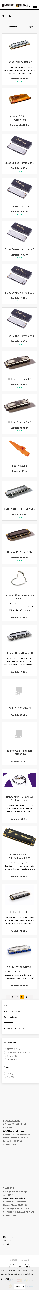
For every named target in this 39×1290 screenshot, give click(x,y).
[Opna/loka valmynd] (35, 6)
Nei (10, 1077)
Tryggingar (7, 1240)
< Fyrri (8, 997)
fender (12, 1056)
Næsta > (31, 997)
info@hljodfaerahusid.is (13, 1131)
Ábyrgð (6, 1244)
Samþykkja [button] (19, 1286)
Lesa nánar (6, 1278)
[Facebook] (12, 1266)
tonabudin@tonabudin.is (14, 1198)
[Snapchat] (27, 1266)
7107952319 (13, 1049)
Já (10, 1073)
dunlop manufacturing (18, 1052)
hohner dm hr (15, 1059)
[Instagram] (19, 1266)
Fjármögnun (8, 1237)
